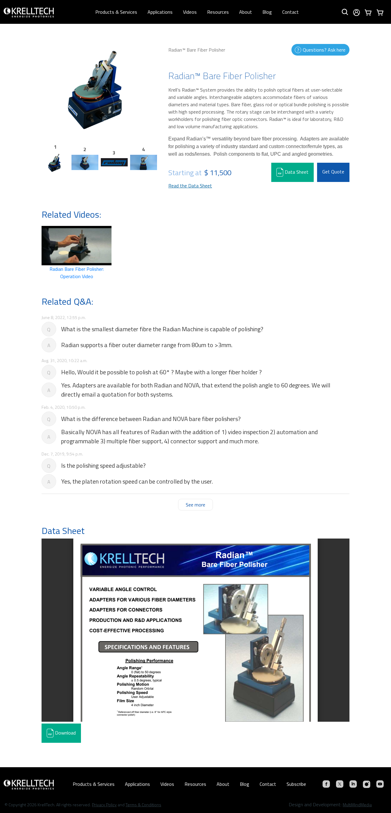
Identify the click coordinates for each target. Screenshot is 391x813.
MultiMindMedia (357, 804)
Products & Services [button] (116, 12)
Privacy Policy (104, 804)
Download (65, 732)
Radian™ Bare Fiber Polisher (196, 49)
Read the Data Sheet (190, 185)
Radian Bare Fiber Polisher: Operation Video (76, 272)
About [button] (245, 12)
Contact (290, 12)
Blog (267, 12)
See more (195, 504)
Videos (190, 12)
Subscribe (296, 784)
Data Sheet (296, 172)
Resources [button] (218, 12)
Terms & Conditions (143, 804)
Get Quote (333, 171)
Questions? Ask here (324, 49)
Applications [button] (160, 12)
